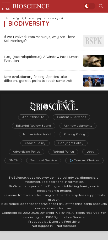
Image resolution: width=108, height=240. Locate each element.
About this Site (33, 117)
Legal (91, 151)
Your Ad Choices (86, 160)
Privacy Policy (74, 134)
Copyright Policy (70, 143)
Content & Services (71, 117)
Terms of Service (43, 160)
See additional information (62, 182)
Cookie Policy (35, 143)
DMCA (13, 160)
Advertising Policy (26, 151)
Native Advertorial (37, 134)
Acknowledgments (78, 125)
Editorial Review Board (33, 125)
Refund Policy (63, 151)
